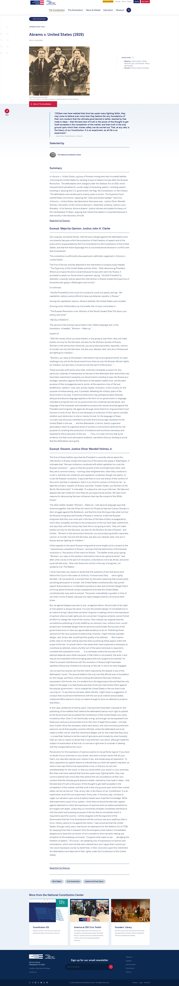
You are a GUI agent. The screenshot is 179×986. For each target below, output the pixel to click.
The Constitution (57, 10)
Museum (120, 10)
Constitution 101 (41, 927)
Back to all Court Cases (39, 19)
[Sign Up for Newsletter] (111, 967)
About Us (129, 957)
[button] (128, 10)
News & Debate (93, 10)
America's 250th (108, 1)
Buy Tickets (145, 1)
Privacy (135, 982)
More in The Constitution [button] (42, 104)
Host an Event (130, 964)
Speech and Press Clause (94, 881)
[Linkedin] (47, 982)
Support (129, 1)
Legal (141, 982)
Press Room (130, 968)
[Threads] (32, 982)
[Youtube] (41, 982)
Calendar (118, 1)
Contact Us (33, 972)
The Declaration (75, 10)
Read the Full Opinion (60, 220)
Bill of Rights (56, 881)
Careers (128, 972)
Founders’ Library (123, 927)
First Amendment (73, 881)
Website (147, 982)
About (124, 1)
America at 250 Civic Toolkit (87, 927)
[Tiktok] (44, 982)
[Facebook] (35, 982)
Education (108, 10)
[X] (30, 982)
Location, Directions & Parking (39, 968)
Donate (137, 1)
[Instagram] (38, 982)
